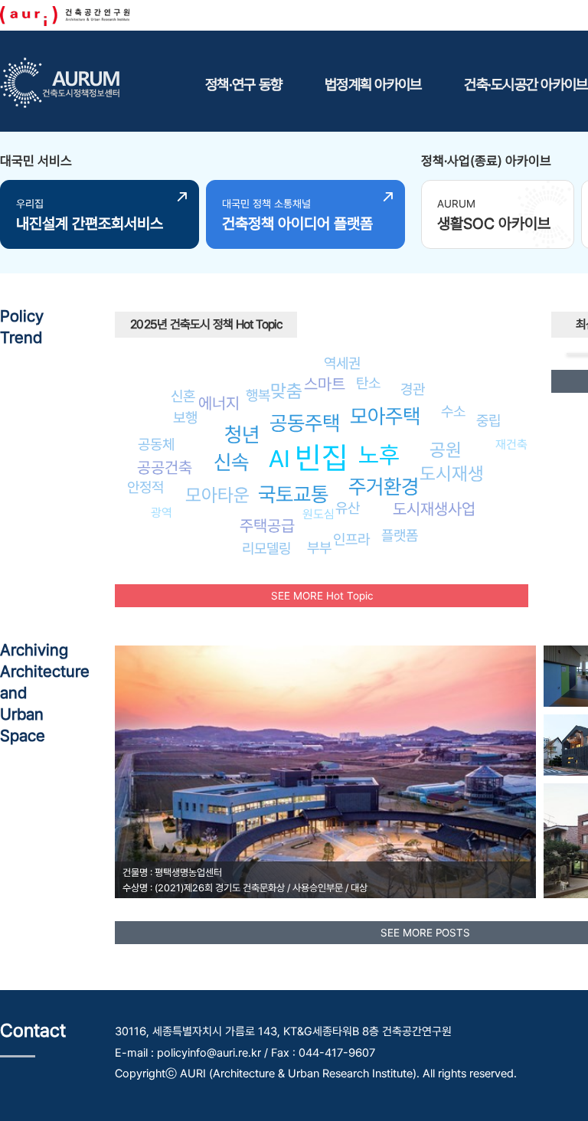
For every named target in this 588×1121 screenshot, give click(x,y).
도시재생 (452, 473)
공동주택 (305, 423)
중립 (488, 420)
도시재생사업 (434, 508)
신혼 (183, 395)
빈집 (321, 458)
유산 (347, 507)
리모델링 (266, 548)
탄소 (368, 382)
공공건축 (164, 467)
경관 (412, 389)
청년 (242, 434)
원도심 (318, 514)
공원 (446, 450)
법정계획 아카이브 (373, 84)
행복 (258, 395)
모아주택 (385, 416)
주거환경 (383, 486)
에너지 (219, 403)
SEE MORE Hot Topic (322, 596)
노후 (379, 455)
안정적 (145, 487)
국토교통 (293, 494)
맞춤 (286, 391)
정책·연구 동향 (243, 84)
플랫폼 (399, 535)
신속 (231, 462)
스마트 (324, 384)
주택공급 (267, 525)
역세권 (342, 363)
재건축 (511, 444)
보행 (185, 417)
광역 (161, 512)
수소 (453, 411)
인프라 (351, 539)
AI (279, 458)
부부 (319, 547)
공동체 (156, 444)
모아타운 (217, 495)
